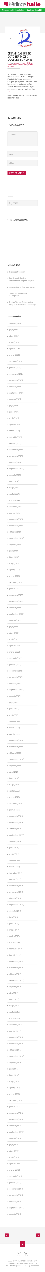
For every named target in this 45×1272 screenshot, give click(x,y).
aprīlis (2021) (14, 721)
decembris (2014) (16, 1189)
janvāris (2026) (15, 368)
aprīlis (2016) (14, 1088)
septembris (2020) (16, 759)
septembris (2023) (16, 538)
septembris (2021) (16, 690)
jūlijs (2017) (13, 993)
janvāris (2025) (15, 443)
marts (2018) (14, 943)
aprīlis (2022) (14, 646)
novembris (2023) (16, 526)
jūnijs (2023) (14, 557)
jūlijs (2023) (13, 551)
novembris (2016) (16, 1044)
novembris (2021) (16, 677)
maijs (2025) (14, 418)
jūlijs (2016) (13, 1069)
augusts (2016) (15, 1063)
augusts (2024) (15, 475)
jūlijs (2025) (13, 406)
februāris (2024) (15, 507)
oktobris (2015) (15, 1126)
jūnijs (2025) (14, 412)
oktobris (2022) (15, 608)
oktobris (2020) (15, 753)
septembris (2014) (16, 1208)
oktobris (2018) (15, 898)
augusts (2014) (15, 1214)
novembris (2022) (16, 601)
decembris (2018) (16, 886)
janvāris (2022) (15, 665)
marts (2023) (14, 576)
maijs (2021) (14, 715)
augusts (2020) (15, 766)
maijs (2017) (14, 1006)
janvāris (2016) (15, 1107)
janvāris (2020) (15, 810)
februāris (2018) (15, 949)
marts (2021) (14, 728)
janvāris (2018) (15, 955)
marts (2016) (14, 1094)
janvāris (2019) (15, 879)
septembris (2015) (16, 1132)
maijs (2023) (14, 563)
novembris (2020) (16, 747)
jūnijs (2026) (14, 336)
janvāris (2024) (15, 513)
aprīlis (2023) (14, 570)
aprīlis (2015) (14, 1164)
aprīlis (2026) (14, 349)
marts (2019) (14, 867)
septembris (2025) (16, 393)
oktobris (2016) (15, 1050)
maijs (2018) (14, 930)
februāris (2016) (15, 1100)
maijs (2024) (14, 488)
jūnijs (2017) (14, 999)
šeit (9, 92)
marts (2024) (14, 500)
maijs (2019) (14, 854)
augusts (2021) (15, 696)
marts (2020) (14, 797)
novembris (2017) (16, 968)
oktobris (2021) (15, 683)
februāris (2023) (15, 582)
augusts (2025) (15, 399)
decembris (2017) (16, 961)
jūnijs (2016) (14, 1075)
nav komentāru (20, 64)
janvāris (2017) (15, 1031)
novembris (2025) (16, 380)
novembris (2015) (16, 1119)
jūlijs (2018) (13, 917)
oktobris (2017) (15, 974)
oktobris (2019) (15, 829)
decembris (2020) (16, 740)
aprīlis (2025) (14, 424)
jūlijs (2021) (13, 702)
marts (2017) (14, 1018)
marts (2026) (14, 355)
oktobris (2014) (15, 1202)
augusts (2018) (15, 911)
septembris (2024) (16, 469)
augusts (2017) (15, 987)
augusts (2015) (15, 1138)
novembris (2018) (16, 892)
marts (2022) (14, 652)
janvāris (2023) (15, 589)
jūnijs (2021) (14, 709)
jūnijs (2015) (14, 1151)
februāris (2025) (15, 437)
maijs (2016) (14, 1081)
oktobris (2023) (15, 532)
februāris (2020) (15, 804)
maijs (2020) (14, 785)
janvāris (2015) (15, 1183)
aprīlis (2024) (14, 494)
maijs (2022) (14, 639)
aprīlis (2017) (14, 1012)
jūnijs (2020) (14, 778)
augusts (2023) (15, 545)
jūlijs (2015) (13, 1145)
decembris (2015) (16, 1113)
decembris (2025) (16, 374)
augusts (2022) (15, 620)
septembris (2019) (16, 835)
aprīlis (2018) (14, 936)
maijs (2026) (14, 342)
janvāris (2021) (15, 734)
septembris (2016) (16, 1056)
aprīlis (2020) (14, 791)
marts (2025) (14, 431)
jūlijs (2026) (13, 330)
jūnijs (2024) (14, 481)
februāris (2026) (15, 361)
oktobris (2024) (15, 462)
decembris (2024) (16, 450)
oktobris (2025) (15, 387)
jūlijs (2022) (13, 627)
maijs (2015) (14, 1157)
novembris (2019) (16, 822)
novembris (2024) (16, 456)
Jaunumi (17, 63)
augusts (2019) (15, 841)
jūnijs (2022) (14, 633)
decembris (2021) (16, 671)
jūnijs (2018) (14, 924)
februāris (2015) (15, 1176)
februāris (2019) (15, 873)
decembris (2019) (16, 816)
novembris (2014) (16, 1195)
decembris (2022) (16, 595)
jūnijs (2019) (14, 848)
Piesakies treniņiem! (17, 272)
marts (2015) (14, 1170)
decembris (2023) (16, 519)
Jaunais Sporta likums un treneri (22, 287)
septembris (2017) (16, 980)
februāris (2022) (15, 658)
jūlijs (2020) (13, 772)
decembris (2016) (16, 1037)
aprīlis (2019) (14, 860)
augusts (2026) (15, 323)
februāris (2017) (15, 1025)
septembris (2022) (16, 614)
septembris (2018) (16, 905)
